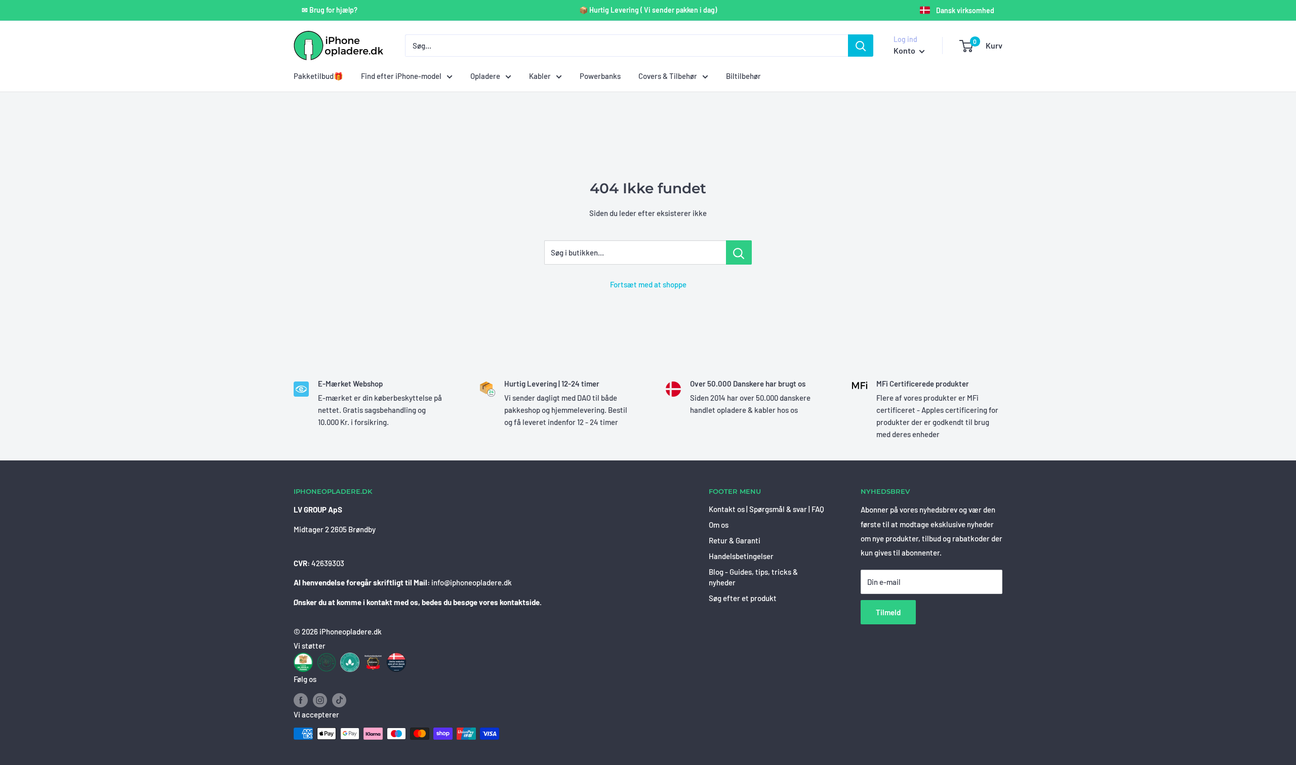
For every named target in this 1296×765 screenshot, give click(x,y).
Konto (905, 50)
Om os (718, 524)
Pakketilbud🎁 (318, 75)
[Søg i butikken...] (739, 252)
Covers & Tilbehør (667, 75)
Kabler (540, 75)
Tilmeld (888, 612)
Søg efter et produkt (743, 598)
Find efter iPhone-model (401, 75)
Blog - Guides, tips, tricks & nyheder (753, 577)
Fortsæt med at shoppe (648, 284)
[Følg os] (301, 699)
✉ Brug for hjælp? (329, 10)
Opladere (485, 75)
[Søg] (860, 45)
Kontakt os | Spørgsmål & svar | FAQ (766, 509)
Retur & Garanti (734, 540)
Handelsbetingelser (741, 556)
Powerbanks (600, 75)
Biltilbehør (743, 75)
